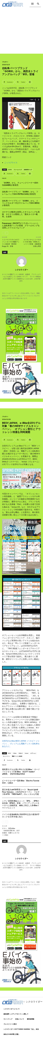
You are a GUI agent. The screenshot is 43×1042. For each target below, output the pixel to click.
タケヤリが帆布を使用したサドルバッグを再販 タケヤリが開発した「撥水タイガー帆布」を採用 (21, 214)
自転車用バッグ (28, 169)
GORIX (10, 169)
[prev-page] (3, 233)
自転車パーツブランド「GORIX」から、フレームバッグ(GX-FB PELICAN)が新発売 (20, 192)
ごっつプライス (10, 162)
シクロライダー (21, 269)
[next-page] (6, 233)
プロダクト (5, 62)
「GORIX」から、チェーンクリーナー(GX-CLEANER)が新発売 (20, 184)
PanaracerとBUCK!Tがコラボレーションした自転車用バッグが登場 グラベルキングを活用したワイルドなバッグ (21, 225)
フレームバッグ (18, 169)
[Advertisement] (21, 30)
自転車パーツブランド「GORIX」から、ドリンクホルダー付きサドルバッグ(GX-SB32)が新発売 (20, 203)
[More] (30, 82)
